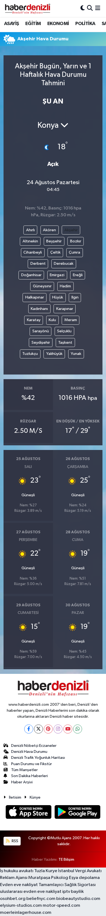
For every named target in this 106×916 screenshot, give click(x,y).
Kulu (52, 320)
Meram (70, 320)
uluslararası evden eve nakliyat (30, 891)
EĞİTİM (33, 23)
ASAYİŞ (11, 23)
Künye (35, 797)
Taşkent (65, 342)
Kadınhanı (39, 309)
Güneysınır (42, 286)
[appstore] (29, 813)
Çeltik (55, 252)
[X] (38, 729)
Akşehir (71, 230)
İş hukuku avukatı (16, 871)
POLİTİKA (85, 23)
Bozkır (75, 241)
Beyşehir (54, 241)
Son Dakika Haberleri (29, 776)
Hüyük (57, 297)
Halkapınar (34, 297)
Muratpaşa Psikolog (48, 877)
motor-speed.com (61, 905)
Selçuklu (64, 331)
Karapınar (64, 309)
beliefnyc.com (40, 898)
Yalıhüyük (54, 354)
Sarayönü (40, 331)
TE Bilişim (66, 859)
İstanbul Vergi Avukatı (80, 871)
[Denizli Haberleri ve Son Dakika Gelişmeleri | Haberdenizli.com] (27, 8)
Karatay (33, 320)
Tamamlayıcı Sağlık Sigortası (67, 884)
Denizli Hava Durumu (29, 752)
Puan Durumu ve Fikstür (31, 764)
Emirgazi (57, 275)
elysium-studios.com (21, 905)
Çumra (74, 252)
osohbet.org (13, 898)
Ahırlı (30, 230)
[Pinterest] (48, 729)
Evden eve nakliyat (19, 884)
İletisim (15, 797)
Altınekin (30, 241)
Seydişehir (41, 342)
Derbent (38, 263)
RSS (14, 841)
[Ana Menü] (97, 8)
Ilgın (75, 297)
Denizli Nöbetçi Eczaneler (34, 746)
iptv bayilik (73, 891)
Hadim (65, 286)
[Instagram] (58, 729)
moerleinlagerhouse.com (25, 912)
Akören (49, 230)
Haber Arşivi (22, 782)
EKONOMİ (58, 23)
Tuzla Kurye (45, 871)
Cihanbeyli (32, 252)
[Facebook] (28, 729)
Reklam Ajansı (13, 877)
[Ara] (90, 8)
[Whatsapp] (77, 729)
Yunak (76, 354)
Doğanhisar (31, 275)
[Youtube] (67, 729)
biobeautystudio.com (78, 898)
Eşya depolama (84, 877)
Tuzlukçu (30, 354)
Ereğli (78, 275)
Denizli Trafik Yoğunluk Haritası (38, 758)
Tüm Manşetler (24, 770)
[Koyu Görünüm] (82, 8)
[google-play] (78, 813)
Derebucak (63, 263)
